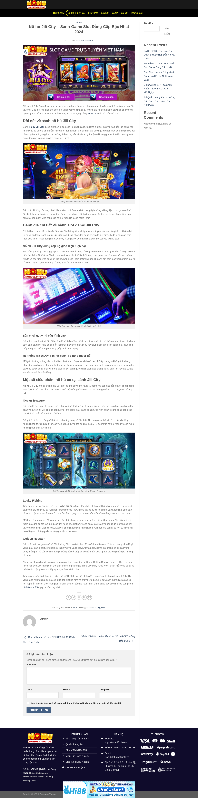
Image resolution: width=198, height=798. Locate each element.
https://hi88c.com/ (39, 773)
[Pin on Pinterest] (84, 597)
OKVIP (35, 769)
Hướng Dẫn (137, 13)
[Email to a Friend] (79, 597)
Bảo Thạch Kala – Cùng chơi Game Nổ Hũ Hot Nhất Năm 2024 (159, 76)
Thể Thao (93, 13)
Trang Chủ (58, 13)
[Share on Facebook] (68, 597)
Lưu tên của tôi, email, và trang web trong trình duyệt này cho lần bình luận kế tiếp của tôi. (76, 703)
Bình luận (32, 664)
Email (66, 689)
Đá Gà (115, 13)
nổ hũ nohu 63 (30, 587)
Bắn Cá (81, 13)
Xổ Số (124, 13)
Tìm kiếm (148, 23)
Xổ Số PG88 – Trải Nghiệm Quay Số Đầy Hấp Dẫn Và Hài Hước (159, 55)
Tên (29, 689)
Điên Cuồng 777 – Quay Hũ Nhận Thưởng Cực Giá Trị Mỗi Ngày (158, 88)
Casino (105, 13)
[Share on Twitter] (73, 597)
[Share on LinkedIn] (89, 597)
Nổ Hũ (71, 13)
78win (49, 777)
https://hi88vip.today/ (33, 777)
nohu (103, 608)
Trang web (104, 689)
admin (90, 40)
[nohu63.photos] (37, 4)
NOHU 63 (93, 113)
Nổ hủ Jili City (94, 608)
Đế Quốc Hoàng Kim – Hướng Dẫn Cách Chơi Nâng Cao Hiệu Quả (159, 101)
